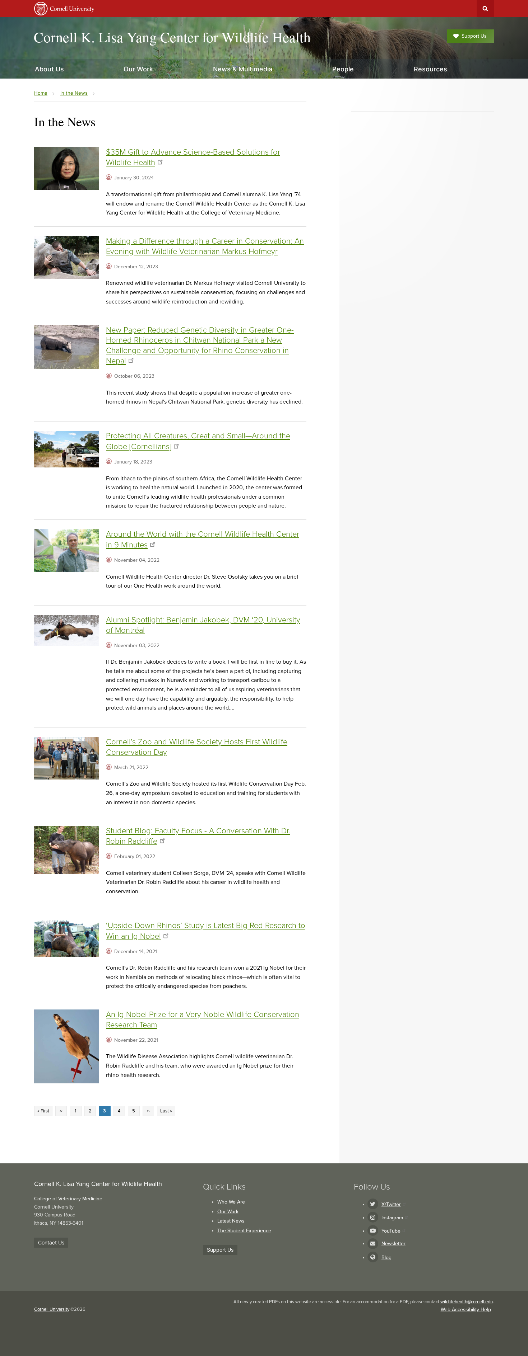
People (343, 69)
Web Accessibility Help (466, 1309)
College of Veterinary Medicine (68, 1199)
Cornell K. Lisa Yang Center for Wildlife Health (172, 36)
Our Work (227, 1212)
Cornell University (51, 1309)
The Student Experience (244, 1231)
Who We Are (231, 1202)
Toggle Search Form (485, 8)
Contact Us (51, 1242)
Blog (386, 1257)
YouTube (390, 1231)
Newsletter (393, 1243)
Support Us (474, 36)
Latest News (231, 1221)
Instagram (392, 1218)
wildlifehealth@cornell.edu (466, 1302)
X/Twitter (391, 1204)
